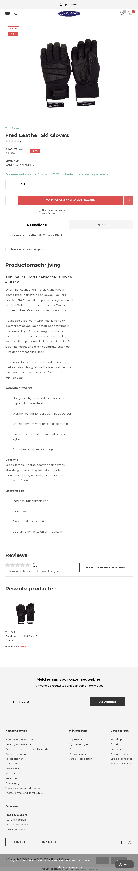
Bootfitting (117, 749)
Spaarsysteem (13, 773)
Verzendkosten (14, 758)
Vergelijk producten (80, 758)
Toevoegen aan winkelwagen (70, 200)
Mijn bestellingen (79, 744)
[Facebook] (122, 842)
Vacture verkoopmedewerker (23, 788)
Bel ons (19, 842)
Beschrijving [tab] (37, 225)
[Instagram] (129, 842)
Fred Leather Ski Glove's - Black (22, 638)
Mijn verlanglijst (77, 753)
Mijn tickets (75, 749)
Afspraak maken (120, 753)
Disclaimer (11, 763)
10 (35, 184)
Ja (102, 860)
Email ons (49, 842)
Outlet (114, 744)
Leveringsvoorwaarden (19, 744)
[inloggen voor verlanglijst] (128, 200)
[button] (8, 13)
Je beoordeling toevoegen (105, 567)
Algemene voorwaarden (19, 739)
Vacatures (11, 778)
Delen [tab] (100, 225)
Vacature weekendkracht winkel (24, 792)
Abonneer (107, 701)
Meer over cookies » (70, 867)
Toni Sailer (12, 128)
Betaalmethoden (15, 753)
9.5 (23, 184)
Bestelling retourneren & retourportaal (27, 749)
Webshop (116, 739)
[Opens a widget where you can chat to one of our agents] (124, 864)
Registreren (76, 739)
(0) (21, 141)
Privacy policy (13, 768)
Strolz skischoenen (122, 758)
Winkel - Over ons (121, 763)
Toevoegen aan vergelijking (29, 249)
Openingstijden (14, 783)
